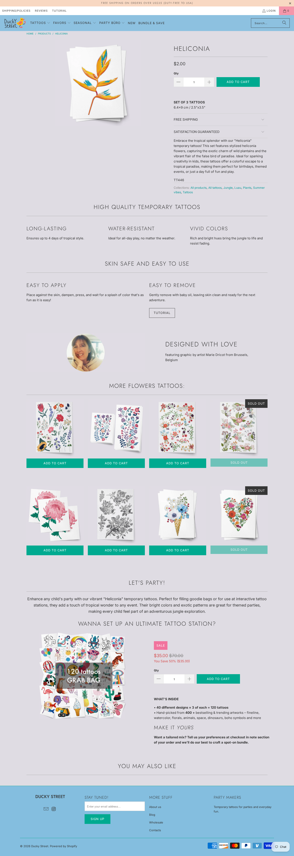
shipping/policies (16, 10)
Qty (176, 73)
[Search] (284, 23)
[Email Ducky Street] (46, 809)
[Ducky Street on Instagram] (54, 809)
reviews (41, 10)
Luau (237, 187)
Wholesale (156, 822)
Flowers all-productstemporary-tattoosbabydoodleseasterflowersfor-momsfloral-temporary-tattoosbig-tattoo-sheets (177, 427)
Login (271, 10)
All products (198, 187)
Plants (247, 187)
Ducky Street (39, 846)
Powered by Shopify (63, 846)
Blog (152, 814)
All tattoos (215, 187)
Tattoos (188, 192)
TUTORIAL (162, 313)
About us (155, 807)
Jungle (228, 187)
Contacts (155, 830)
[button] (40, 23)
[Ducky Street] (15, 23)
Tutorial (59, 10)
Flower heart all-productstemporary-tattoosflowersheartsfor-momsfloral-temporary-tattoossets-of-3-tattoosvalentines (239, 514)
